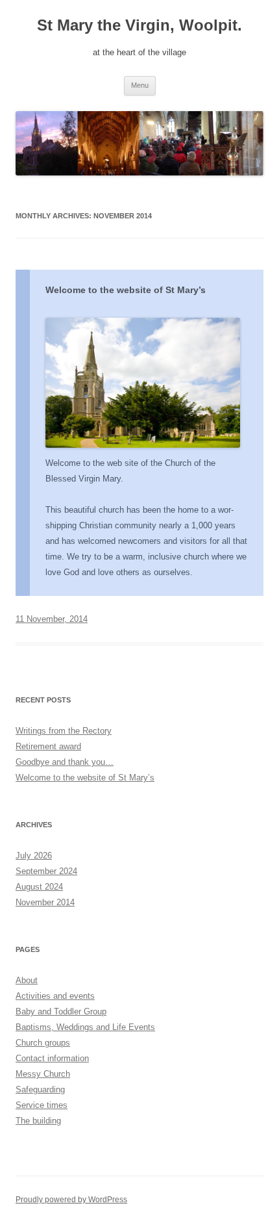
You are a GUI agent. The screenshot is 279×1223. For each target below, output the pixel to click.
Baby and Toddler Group (61, 1011)
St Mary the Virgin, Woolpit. (139, 25)
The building (38, 1121)
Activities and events (55, 996)
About (27, 980)
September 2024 (46, 871)
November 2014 (45, 902)
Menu (140, 85)
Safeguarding (40, 1089)
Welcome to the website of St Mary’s (125, 290)
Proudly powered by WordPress (71, 1199)
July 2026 (34, 855)
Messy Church (43, 1074)
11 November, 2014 (52, 619)
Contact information (52, 1058)
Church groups (43, 1043)
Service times (41, 1105)
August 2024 (39, 887)
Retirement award (48, 746)
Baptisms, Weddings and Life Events (85, 1027)
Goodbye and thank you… (65, 762)
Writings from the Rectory (64, 731)
